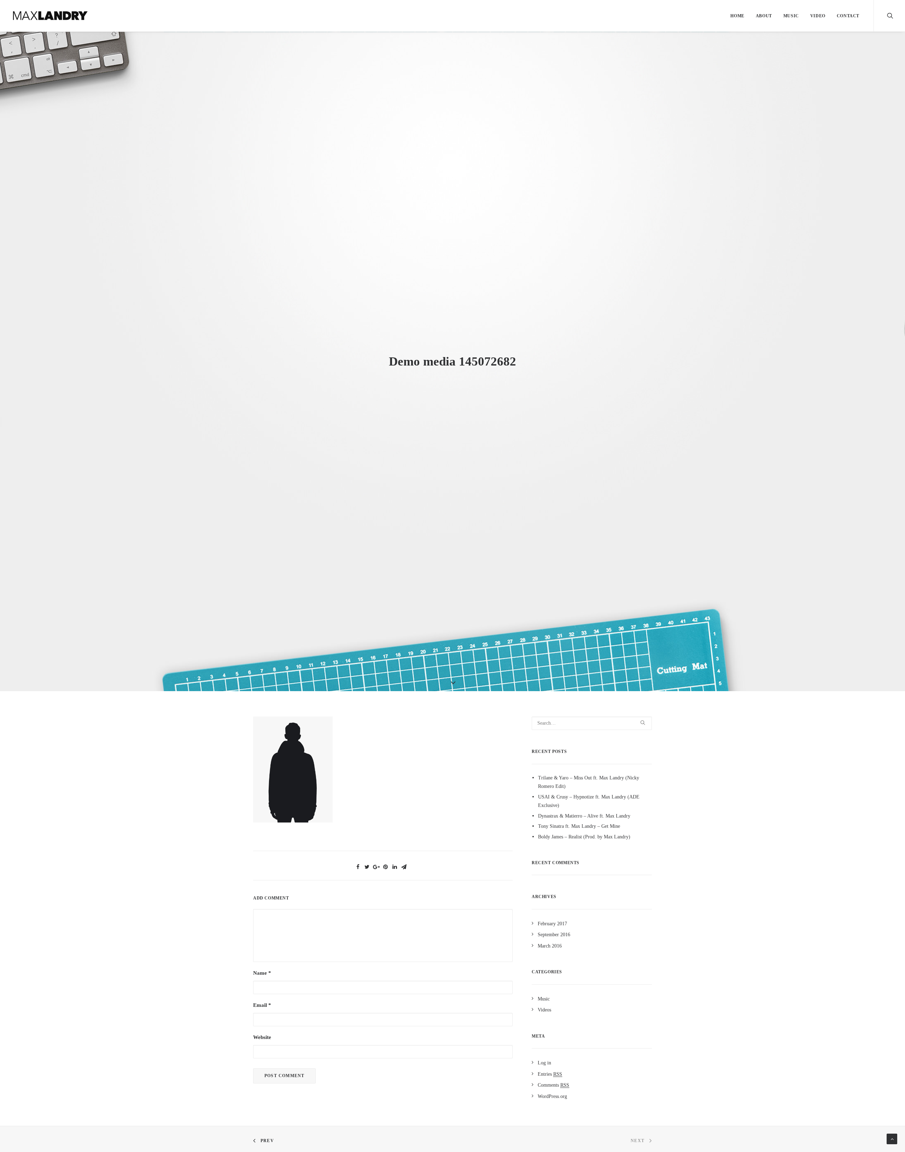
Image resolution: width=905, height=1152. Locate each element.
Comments (553, 1085)
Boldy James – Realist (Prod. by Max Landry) (584, 836)
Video (817, 15)
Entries (550, 1074)
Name (262, 973)
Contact (848, 15)
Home (737, 15)
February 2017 (552, 923)
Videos (544, 1010)
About (764, 15)
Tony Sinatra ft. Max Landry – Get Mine (579, 826)
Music (791, 15)
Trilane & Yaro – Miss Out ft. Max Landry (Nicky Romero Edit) (588, 782)
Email (262, 1005)
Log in (544, 1062)
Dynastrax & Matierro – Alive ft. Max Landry (584, 816)
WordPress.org (552, 1096)
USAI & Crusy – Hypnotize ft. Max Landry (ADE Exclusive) (589, 801)
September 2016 (554, 934)
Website (262, 1037)
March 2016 (550, 946)
